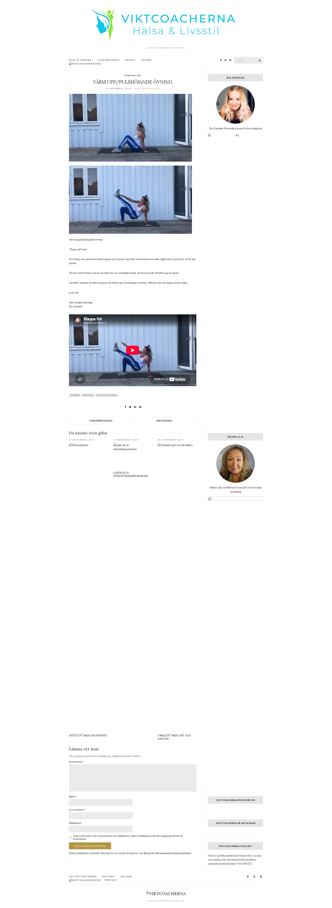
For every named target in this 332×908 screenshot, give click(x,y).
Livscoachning (108, 60)
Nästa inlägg (164, 420)
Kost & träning (80, 60)
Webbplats (75, 823)
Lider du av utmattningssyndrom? (131, 474)
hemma (75, 395)
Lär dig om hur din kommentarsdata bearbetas (165, 853)
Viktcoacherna (106, 395)
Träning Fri (132, 75)
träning (88, 395)
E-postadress (77, 809)
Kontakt (108, 876)
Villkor (126, 876)
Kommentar (76, 761)
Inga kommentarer (147, 88)
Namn (73, 796)
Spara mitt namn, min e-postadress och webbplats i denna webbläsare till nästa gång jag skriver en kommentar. (128, 837)
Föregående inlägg (100, 420)
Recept (130, 60)
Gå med (146, 60)
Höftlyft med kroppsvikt (88, 735)
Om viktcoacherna (83, 876)
